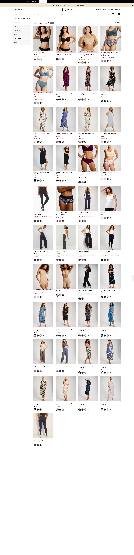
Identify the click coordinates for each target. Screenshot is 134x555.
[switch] (52, 23)
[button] (118, 13)
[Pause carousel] (132, 5)
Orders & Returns (106, 9)
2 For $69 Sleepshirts (61, 5)
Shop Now (72, 5)
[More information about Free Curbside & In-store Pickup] (48, 22)
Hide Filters (18, 22)
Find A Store (117, 22)
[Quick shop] (43, 59)
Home (16, 18)
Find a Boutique (114, 9)
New (20, 18)
